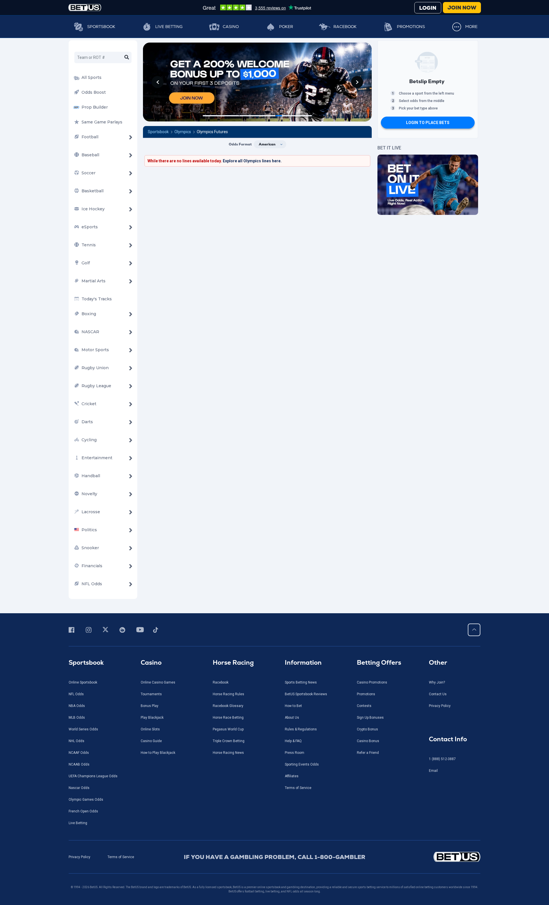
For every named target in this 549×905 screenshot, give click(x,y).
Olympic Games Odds (86, 800)
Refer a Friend (368, 753)
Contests (364, 706)
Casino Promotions (372, 682)
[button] (158, 82)
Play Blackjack (152, 718)
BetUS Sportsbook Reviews (306, 694)
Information (303, 662)
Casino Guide (151, 741)
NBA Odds (77, 706)
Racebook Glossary (228, 706)
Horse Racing (233, 662)
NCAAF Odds (79, 753)
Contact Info (448, 739)
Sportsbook (101, 26)
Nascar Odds (79, 788)
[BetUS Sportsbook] (84, 7)
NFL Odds (76, 694)
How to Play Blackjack (158, 753)
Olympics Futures (212, 131)
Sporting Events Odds (302, 764)
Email (433, 771)
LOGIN (427, 8)
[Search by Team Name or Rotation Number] (127, 57)
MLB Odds (77, 718)
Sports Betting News (301, 682)
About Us (292, 718)
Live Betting (168, 26)
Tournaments (151, 694)
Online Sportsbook (83, 682)
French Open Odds (83, 811)
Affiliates (292, 776)
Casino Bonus (368, 741)
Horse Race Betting (228, 718)
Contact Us (438, 694)
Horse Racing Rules (228, 694)
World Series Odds (83, 729)
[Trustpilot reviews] (256, 7)
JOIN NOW (461, 7)
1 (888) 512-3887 (442, 759)
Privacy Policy (440, 706)
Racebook (345, 26)
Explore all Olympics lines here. (252, 161)
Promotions (411, 26)
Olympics (182, 131)
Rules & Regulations (301, 729)
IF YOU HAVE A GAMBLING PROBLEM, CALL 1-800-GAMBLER (274, 857)
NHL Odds (76, 741)
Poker (286, 26)
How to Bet (293, 706)
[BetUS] (431, 857)
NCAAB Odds (79, 764)
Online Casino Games (158, 682)
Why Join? (437, 682)
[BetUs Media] (72, 630)
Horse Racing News (228, 753)
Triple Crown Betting (228, 741)
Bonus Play (149, 706)
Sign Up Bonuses (370, 718)
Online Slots (150, 729)
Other (438, 662)
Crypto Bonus (367, 729)
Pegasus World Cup (228, 729)
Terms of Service (298, 788)
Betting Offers (379, 662)
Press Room (294, 753)
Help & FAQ (293, 741)
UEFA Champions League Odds (93, 776)
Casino (231, 26)
